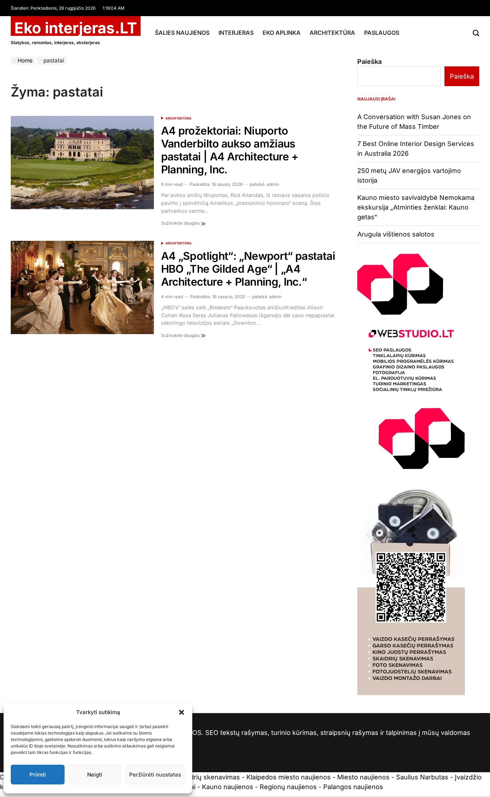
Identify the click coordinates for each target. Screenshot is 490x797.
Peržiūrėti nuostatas (155, 774)
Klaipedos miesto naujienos (288, 777)
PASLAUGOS (381, 32)
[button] (181, 712)
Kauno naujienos (227, 787)
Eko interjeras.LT (75, 28)
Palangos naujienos (353, 787)
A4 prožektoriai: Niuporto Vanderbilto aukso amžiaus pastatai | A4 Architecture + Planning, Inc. (229, 150)
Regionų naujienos (288, 787)
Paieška (369, 61)
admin (273, 184)
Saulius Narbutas (422, 777)
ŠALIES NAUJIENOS (182, 32)
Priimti (37, 774)
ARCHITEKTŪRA (332, 32)
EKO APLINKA (282, 32)
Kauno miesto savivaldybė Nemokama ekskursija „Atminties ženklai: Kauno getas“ (416, 207)
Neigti (94, 774)
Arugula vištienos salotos (395, 234)
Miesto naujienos (363, 777)
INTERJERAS (236, 32)
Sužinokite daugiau (181, 223)
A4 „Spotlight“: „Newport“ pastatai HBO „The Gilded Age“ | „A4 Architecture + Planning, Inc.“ (248, 268)
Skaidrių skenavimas (208, 777)
